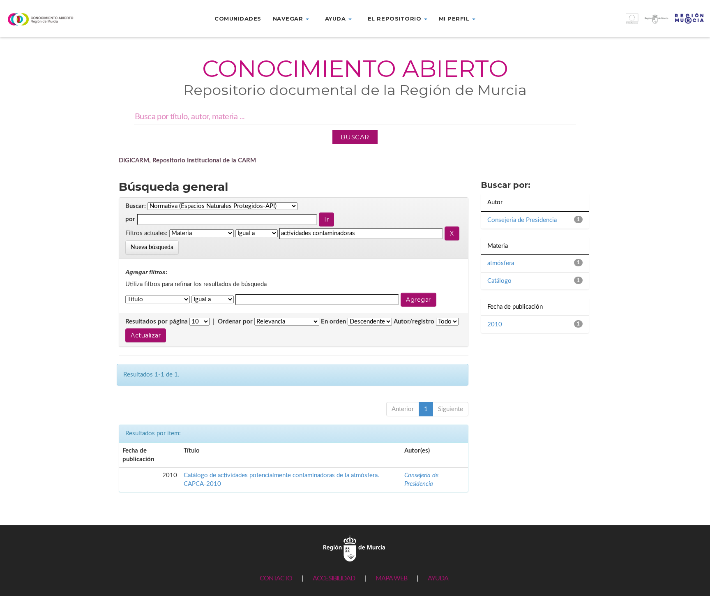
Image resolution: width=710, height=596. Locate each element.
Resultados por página (156, 322)
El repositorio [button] (395, 18)
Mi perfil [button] (455, 18)
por (130, 219)
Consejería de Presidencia (522, 220)
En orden (333, 322)
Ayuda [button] (336, 18)
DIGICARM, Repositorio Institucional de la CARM (187, 160)
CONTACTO (276, 578)
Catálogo (499, 281)
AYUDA (438, 578)
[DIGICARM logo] (59, 19)
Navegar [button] (289, 18)
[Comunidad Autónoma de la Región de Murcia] (354, 548)
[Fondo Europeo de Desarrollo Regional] (621, 23)
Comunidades (237, 18)
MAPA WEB (391, 578)
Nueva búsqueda (152, 247)
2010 (494, 324)
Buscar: (135, 206)
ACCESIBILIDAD (334, 578)
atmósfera (500, 263)
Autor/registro (414, 322)
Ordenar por (235, 322)
